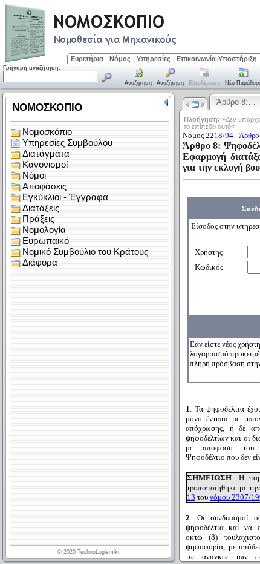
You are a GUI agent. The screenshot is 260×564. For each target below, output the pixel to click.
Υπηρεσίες (154, 58)
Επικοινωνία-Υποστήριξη (217, 58)
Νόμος (120, 58)
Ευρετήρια (87, 58)
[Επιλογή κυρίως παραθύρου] (138, 77)
